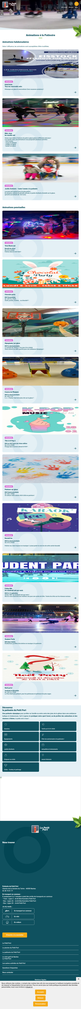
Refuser (40, 998)
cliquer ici (29, 987)
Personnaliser (40, 1004)
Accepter (40, 992)
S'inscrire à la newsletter (15, 935)
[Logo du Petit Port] (9, 5)
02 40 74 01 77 (7, 891)
